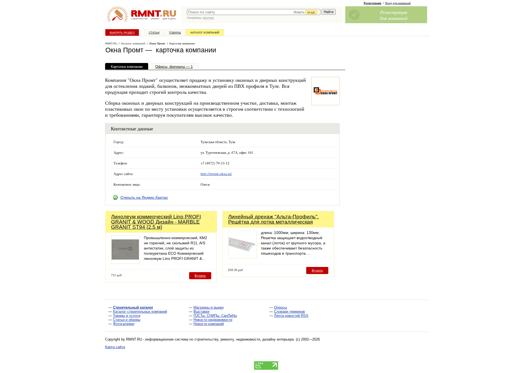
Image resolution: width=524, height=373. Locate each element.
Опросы (280, 307)
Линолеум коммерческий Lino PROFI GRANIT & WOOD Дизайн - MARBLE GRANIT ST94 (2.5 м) (156, 222)
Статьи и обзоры (126, 320)
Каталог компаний (204, 32)
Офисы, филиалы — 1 (174, 67)
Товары (175, 32)
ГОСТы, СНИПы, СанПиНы (215, 316)
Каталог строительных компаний (140, 311)
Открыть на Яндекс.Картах (144, 197)
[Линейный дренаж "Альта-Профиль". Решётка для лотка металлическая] (242, 257)
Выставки (201, 311)
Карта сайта (115, 347)
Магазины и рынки (208, 307)
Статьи (154, 32)
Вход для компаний (398, 3)
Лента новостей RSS (291, 316)
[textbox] (253, 12)
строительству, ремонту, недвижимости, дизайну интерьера (244, 339)
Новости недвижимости (212, 320)
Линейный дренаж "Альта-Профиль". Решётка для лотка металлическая (273, 219)
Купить (200, 275)
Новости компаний (208, 324)
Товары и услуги (126, 316)
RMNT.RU (111, 43)
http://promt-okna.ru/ (216, 173)
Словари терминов (289, 311)
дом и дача (169, 18)
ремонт (155, 18)
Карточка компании (126, 67)
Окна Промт (157, 43)
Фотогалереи (123, 324)
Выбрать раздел (122, 32)
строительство (139, 18)
